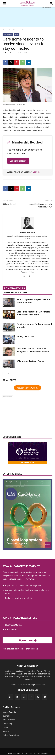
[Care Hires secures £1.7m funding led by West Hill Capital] (9, 314)
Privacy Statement (13, 753)
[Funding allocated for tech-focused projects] (9, 327)
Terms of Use (27, 753)
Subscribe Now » (18, 161)
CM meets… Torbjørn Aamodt (31, 361)
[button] (4, 3)
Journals (6, 716)
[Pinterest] (16, 62)
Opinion (5, 343)
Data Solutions (9, 719)
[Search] (51, 3)
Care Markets (14, 30)
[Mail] (17, 697)
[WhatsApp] (22, 62)
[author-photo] (27, 229)
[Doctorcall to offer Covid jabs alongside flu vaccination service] (9, 351)
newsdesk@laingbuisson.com (32, 684)
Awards (6, 731)
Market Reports (9, 712)
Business (6, 306)
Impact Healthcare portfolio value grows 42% (40, 205)
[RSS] (24, 697)
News (23, 30)
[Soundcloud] (31, 697)
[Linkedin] (28, 62)
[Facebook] (5, 62)
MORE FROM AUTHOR (15, 292)
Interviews (6, 367)
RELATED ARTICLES (14, 288)
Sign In (36, 172)
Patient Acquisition (11, 735)
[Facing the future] (9, 339)
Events (5, 727)
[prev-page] (4, 373)
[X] (11, 62)
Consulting (7, 723)
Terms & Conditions (41, 753)
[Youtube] (44, 697)
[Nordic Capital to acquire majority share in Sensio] (9, 302)
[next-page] (8, 373)
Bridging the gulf (9, 204)
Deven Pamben (10, 53)
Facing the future (25, 336)
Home (5, 30)
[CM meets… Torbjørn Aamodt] (9, 364)
